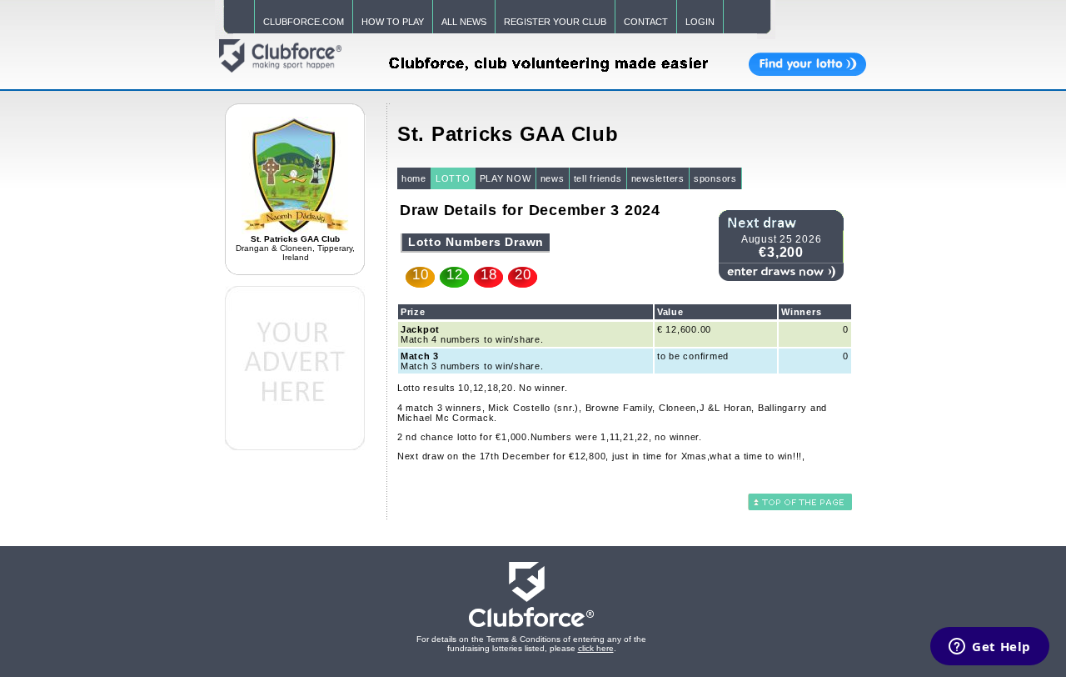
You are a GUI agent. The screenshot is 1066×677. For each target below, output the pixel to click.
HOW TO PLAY (392, 22)
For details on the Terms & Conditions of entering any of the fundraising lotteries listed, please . (531, 643)
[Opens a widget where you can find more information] (989, 648)
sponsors (715, 178)
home (413, 178)
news (552, 178)
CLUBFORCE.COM (303, 22)
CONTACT (646, 22)
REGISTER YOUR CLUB (555, 22)
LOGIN (700, 22)
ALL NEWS (463, 22)
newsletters (658, 178)
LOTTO (453, 178)
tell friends (598, 178)
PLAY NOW (505, 178)
